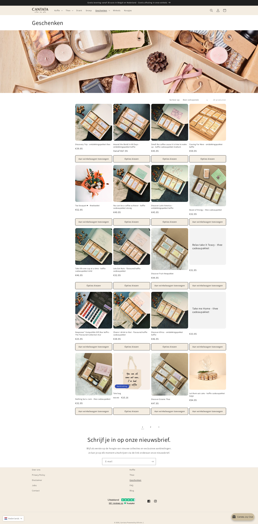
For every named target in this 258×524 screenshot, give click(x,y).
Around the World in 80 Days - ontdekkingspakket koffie (126, 145)
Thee (132, 475)
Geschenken (135, 480)
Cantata (123, 522)
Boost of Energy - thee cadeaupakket (205, 210)
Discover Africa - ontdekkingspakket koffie (167, 333)
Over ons (36, 469)
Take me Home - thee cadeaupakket (205, 310)
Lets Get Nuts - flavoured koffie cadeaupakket (126, 269)
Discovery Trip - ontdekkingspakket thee (92, 144)
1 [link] (142, 427)
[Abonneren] (152, 461)
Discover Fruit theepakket (162, 273)
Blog (132, 490)
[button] (58, 10)
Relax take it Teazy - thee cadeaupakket (207, 246)
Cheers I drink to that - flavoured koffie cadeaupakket (130, 333)
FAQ (131, 485)
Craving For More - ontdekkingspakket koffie (206, 145)
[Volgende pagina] (158, 427)
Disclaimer (37, 480)
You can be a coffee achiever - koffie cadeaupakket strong (129, 206)
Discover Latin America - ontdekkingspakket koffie (162, 206)
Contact (36, 490)
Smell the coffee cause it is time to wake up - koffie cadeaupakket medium (169, 145)
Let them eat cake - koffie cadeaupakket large (207, 394)
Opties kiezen (132, 158)
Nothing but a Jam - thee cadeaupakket (92, 399)
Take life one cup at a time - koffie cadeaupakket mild (90, 269)
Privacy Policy (38, 475)
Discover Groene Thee (160, 399)
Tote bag (117, 393)
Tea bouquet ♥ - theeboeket (87, 205)
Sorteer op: (174, 99)
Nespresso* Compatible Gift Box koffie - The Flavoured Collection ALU (92, 333)
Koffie (132, 469)
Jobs (34, 485)
